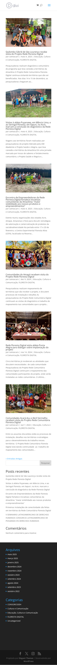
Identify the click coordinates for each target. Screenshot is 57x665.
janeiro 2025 (13, 562)
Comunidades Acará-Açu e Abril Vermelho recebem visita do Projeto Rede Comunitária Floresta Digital (28, 420)
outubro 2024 (13, 575)
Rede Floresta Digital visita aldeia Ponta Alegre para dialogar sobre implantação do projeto (27, 347)
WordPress (29, 661)
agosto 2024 (13, 583)
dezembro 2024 (14, 566)
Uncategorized (14, 621)
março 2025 (13, 558)
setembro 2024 (14, 579)
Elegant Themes (26, 658)
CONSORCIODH (14, 604)
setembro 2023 (14, 587)
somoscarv (14, 56)
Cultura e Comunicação (18, 608)
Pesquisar (45, 463)
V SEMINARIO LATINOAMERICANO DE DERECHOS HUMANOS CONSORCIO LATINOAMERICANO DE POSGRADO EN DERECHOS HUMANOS (27, 517)
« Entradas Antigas (14, 458)
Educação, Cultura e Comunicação (23, 612)
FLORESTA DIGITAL (28, 60)
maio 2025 (12, 554)
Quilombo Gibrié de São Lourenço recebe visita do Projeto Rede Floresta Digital (26, 52)
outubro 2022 (13, 591)
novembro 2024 (14, 570)
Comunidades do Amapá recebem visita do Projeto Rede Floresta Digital (27, 275)
